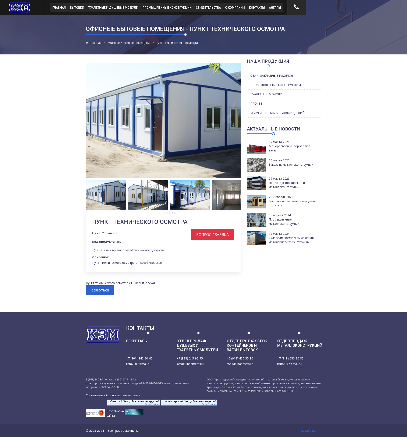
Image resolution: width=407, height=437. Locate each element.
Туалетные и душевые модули (113, 7)
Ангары (275, 7)
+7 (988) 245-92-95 (190, 358)
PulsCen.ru (152, 404)
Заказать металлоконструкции (291, 164)
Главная (59, 7)
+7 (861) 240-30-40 (139, 358)
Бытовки (77, 7)
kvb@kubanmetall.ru (190, 364)
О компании (235, 7)
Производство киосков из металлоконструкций (287, 185)
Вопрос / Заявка (212, 234)
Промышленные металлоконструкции (284, 221)
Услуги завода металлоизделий (277, 113)
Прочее (256, 103)
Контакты (257, 7)
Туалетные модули (266, 94)
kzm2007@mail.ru (138, 364)
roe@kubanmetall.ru (240, 364)
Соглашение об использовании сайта (113, 395)
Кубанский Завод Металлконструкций (134, 401)
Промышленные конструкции (167, 7)
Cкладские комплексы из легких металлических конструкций (291, 240)
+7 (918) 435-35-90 (240, 358)
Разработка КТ (310, 431)
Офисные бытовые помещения (128, 43)
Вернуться (100, 290)
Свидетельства (208, 7)
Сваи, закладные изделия (271, 76)
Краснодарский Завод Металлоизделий (189, 401)
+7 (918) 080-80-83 (290, 358)
